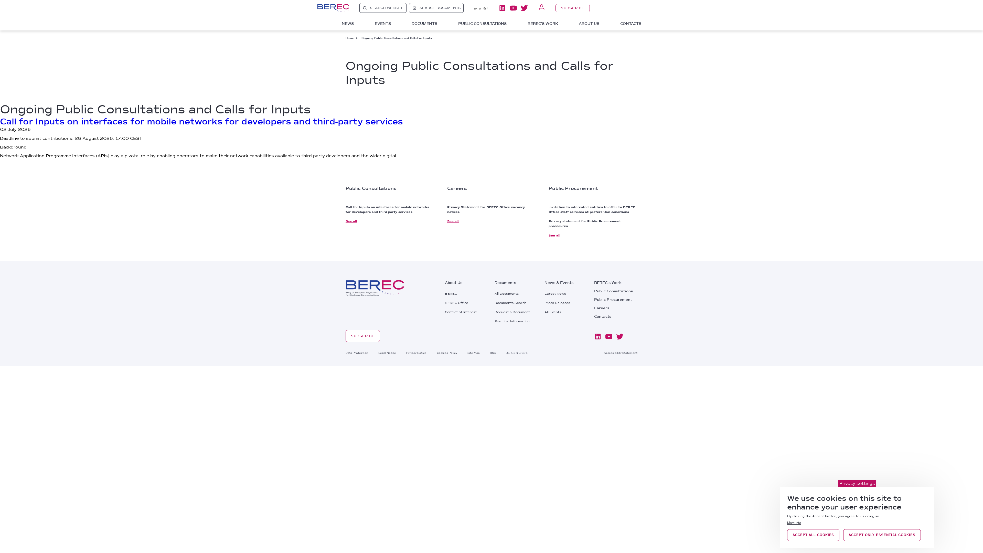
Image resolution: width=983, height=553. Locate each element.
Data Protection (357, 352)
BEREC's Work (608, 283)
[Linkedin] (502, 8)
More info (794, 523)
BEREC (451, 293)
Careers (601, 308)
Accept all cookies (813, 535)
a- (475, 8)
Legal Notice (387, 352)
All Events (552, 312)
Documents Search (510, 303)
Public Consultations (613, 291)
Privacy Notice (416, 352)
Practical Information (512, 321)
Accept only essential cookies (882, 535)
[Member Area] (541, 8)
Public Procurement (613, 299)
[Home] (333, 8)
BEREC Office (456, 303)
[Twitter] (524, 8)
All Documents (507, 293)
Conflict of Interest (461, 312)
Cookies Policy (447, 352)
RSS (493, 352)
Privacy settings (857, 483)
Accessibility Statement (620, 352)
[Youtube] (513, 8)
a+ (485, 8)
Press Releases (557, 303)
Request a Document (512, 312)
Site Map (473, 352)
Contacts (630, 24)
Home (350, 37)
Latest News (555, 293)
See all (351, 221)
